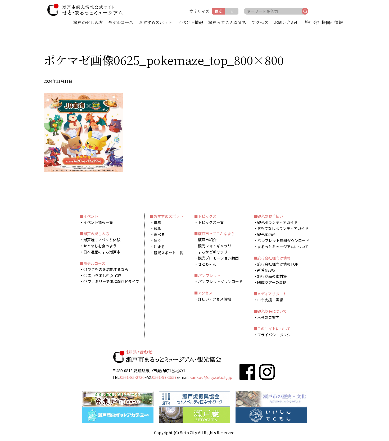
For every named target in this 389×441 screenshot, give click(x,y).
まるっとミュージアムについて (283, 246)
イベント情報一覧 (98, 222)
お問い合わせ (286, 22)
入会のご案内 (268, 317)
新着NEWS (266, 270)
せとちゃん (207, 264)
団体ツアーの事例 (272, 282)
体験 (157, 222)
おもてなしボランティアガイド (283, 228)
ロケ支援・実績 (270, 299)
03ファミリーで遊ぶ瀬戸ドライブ (111, 281)
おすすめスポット (155, 22)
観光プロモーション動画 (218, 258)
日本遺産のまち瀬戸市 (101, 251)
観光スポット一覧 (168, 252)
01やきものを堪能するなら (105, 269)
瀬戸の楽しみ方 (88, 22)
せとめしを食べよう (100, 245)
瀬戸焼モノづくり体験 (101, 239)
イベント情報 (190, 22)
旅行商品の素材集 (272, 276)
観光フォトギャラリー (216, 245)
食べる (159, 234)
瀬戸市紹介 (207, 239)
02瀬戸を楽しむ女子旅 (102, 275)
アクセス (260, 22)
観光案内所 (266, 234)
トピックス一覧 (211, 222)
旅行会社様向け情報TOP (277, 264)
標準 (219, 11)
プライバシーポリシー (275, 334)
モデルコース (120, 22)
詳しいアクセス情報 (214, 299)
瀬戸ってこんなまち (227, 22)
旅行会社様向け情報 (324, 22)
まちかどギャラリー (214, 251)
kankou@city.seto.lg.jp (210, 377)
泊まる (159, 246)
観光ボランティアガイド (277, 222)
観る (157, 228)
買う (157, 240)
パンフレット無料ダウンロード (283, 240)
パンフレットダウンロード (220, 281)
